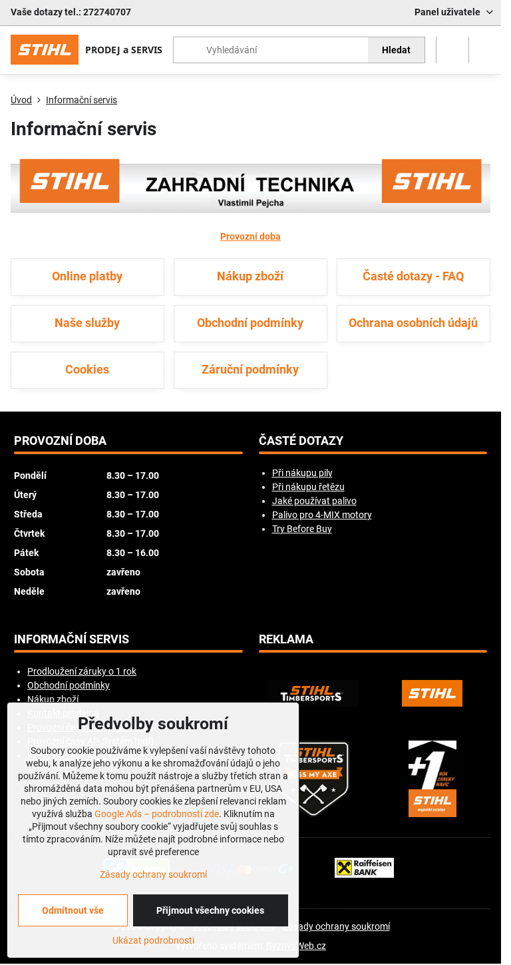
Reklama (286, 639)
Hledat (396, 50)
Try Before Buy (302, 528)
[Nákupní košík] (452, 50)
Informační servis (71, 639)
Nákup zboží (250, 276)
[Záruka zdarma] (432, 779)
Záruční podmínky (250, 369)
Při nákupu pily (302, 473)
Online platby (87, 276)
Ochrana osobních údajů (413, 323)
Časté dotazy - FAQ (413, 276)
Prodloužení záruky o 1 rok (81, 671)
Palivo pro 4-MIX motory (322, 514)
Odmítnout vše (73, 910)
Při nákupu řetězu (308, 487)
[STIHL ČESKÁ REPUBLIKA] (432, 693)
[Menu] (485, 50)
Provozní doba (250, 236)
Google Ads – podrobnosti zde (156, 813)
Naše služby (87, 323)
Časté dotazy (301, 441)
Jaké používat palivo (314, 500)
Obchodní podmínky (250, 323)
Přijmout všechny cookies (210, 910)
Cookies (87, 369)
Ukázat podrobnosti (153, 940)
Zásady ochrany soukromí (336, 926)
